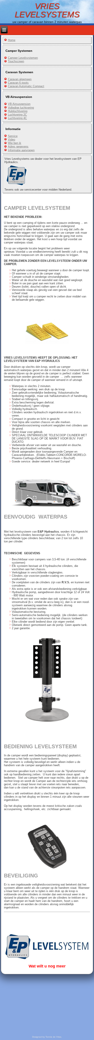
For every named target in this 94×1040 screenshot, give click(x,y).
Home (11, 40)
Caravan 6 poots (18, 82)
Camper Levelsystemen (23, 57)
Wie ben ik (14, 143)
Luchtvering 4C (17, 118)
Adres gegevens (18, 146)
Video (11, 139)
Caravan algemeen (19, 79)
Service (12, 136)
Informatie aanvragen (21, 150)
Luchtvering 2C (17, 114)
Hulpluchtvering (17, 111)
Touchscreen (16, 61)
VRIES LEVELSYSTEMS (47, 10)
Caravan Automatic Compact (26, 86)
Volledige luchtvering (21, 107)
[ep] (16, 186)
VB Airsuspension (19, 104)
